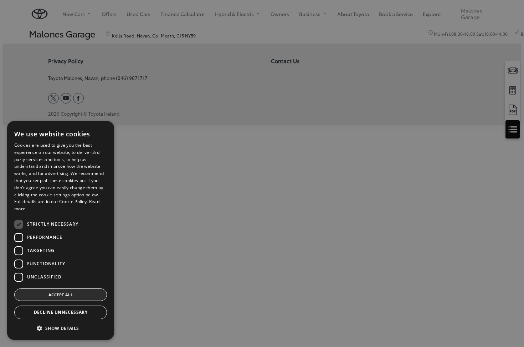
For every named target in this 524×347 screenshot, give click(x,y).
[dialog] (60, 230)
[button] (60, 328)
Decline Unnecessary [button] (61, 312)
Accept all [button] (60, 294)
